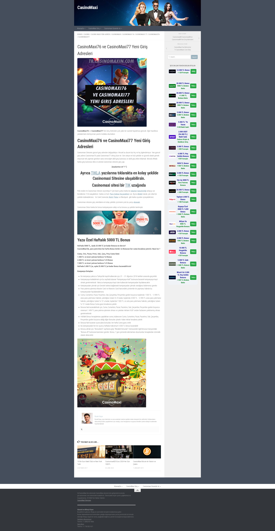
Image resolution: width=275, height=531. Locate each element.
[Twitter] (82, 429)
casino (86, 34)
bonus (79, 34)
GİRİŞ (193, 71)
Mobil (140, 194)
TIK (127, 185)
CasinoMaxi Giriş (94, 28)
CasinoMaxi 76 (128, 34)
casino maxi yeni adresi (100, 34)
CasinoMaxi (87, 7)
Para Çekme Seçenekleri (119, 194)
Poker (116, 197)
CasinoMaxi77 (83, 37)
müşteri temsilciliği (138, 191)
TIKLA (96, 173)
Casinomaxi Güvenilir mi (112, 28)
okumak (137, 202)
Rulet (111, 197)
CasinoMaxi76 (154, 34)
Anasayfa (80, 28)
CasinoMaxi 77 (141, 34)
